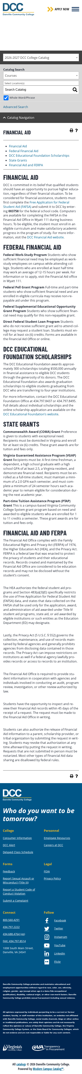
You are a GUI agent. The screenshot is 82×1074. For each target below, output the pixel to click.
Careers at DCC (53, 845)
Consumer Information (17, 838)
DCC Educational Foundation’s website (30, 414)
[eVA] (48, 1048)
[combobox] (41, 57)
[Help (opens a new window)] (76, 130)
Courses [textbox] (11, 75)
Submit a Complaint (15, 900)
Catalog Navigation (20, 117)
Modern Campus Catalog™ (48, 1069)
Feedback (9, 871)
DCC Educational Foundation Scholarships (39, 155)
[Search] (75, 90)
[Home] (17, 795)
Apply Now (62, 9)
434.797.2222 (11, 927)
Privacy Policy (52, 878)
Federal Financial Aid (23, 151)
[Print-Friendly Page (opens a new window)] (71, 130)
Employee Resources (57, 838)
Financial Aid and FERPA (26, 165)
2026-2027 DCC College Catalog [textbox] (27, 58)
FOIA (47, 871)
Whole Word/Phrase (22, 97)
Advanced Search (15, 107)
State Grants (18, 160)
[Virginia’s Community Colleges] (12, 1047)
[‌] (75, 9)
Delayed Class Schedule (18, 852)
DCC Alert (9, 845)
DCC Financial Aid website (45, 237)
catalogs (21, 1064)
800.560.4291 (11, 920)
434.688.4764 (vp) (14, 934)
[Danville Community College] (18, 9)
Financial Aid (18, 146)
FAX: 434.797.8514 (14, 941)
